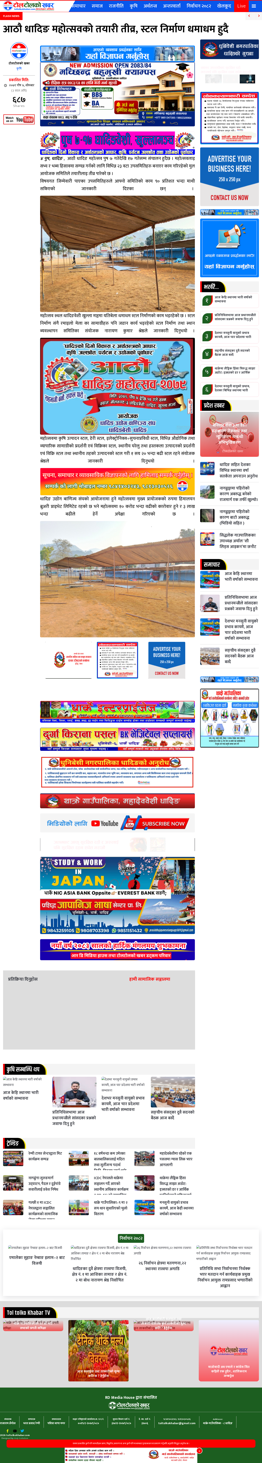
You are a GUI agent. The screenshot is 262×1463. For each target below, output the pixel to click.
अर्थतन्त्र (150, 6)
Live (241, 6)
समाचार (78, 6)
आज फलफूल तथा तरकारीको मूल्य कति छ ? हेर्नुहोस (98, 1374)
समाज (97, 6)
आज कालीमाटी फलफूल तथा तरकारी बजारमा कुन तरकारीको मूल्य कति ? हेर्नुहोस (163, 1323)
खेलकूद (224, 6)
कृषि (134, 6)
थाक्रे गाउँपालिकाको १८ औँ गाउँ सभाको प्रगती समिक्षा (33, 1326)
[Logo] (28, 5)
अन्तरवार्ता (172, 6)
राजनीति (116, 6)
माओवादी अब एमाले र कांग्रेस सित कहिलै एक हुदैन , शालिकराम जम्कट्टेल (229, 1371)
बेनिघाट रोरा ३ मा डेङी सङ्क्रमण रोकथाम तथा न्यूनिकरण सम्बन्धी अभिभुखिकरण (229, 434)
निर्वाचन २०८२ (199, 6)
